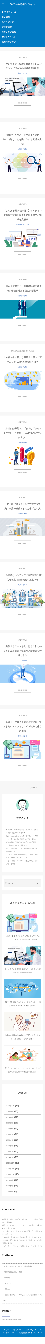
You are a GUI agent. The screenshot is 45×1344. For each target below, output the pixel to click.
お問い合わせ (8, 1289)
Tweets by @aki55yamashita (11, 1319)
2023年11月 (10, 1169)
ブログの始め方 (22, 660)
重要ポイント (22, 73)
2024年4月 (10, 1140)
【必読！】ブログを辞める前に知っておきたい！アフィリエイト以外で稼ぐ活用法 (22, 726)
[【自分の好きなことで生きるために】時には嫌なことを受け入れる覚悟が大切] (22, 162)
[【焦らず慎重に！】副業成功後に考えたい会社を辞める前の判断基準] (22, 309)
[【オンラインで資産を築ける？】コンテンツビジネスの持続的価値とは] (22, 86)
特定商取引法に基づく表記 (13, 1272)
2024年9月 (10, 1111)
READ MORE (22, 103)
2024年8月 (10, 1117)
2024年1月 (10, 1157)
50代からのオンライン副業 (20, 1330)
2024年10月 (10, 1106)
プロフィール (10, 12)
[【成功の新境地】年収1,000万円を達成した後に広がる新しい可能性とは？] (22, 1021)
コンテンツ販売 (9, 32)
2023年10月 (10, 1174)
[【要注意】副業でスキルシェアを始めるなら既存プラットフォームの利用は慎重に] (22, 988)
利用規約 (7, 1278)
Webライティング (22, 224)
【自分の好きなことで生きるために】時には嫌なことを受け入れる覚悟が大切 (22, 139)
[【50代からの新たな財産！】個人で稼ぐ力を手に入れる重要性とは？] (22, 380)
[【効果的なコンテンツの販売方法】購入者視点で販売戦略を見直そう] (22, 598)
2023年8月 (10, 1186)
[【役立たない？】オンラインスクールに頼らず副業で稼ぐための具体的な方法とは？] (22, 1054)
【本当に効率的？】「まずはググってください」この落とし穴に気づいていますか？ (22, 433)
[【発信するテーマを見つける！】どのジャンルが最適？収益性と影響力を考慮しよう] (22, 674)
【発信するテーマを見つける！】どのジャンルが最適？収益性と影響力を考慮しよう (22, 651)
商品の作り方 (22, 585)
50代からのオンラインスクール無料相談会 (18, 1266)
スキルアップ (8, 22)
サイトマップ (8, 1283)
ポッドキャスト (9, 37)
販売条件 (29, 1333)
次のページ (35, 788)
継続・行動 (22, 149)
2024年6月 (10, 1129)
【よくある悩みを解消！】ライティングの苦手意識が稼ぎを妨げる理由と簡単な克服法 (22, 215)
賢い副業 (6, 17)
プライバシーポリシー (10, 1333)
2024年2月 (10, 1151)
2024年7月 (10, 1123)
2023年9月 (10, 1180)
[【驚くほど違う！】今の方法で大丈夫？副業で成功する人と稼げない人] (22, 527)
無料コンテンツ (9, 42)
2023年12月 (10, 1163)
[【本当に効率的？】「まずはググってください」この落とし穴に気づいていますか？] (22, 456)
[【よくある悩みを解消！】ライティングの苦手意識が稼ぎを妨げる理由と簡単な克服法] (22, 238)
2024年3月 (10, 1146)
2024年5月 (10, 1134)
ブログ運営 (7, 27)
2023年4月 (10, 1192)
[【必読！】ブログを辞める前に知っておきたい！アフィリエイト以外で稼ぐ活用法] (22, 749)
